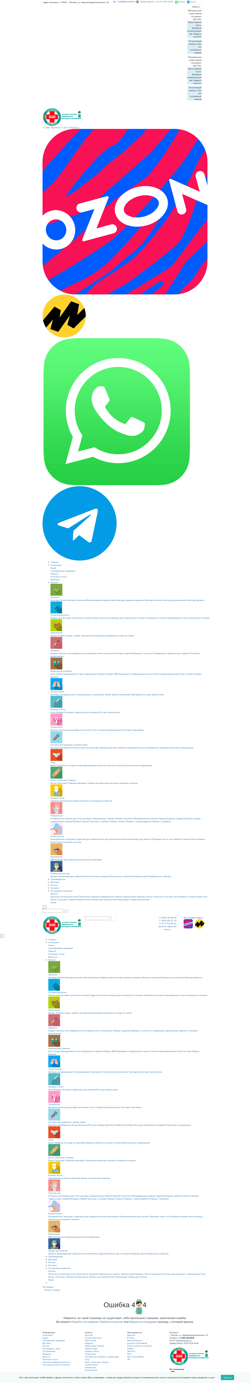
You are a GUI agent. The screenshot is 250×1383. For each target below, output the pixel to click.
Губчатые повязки (192, 818)
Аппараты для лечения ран (63, 818)
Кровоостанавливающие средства (66, 876)
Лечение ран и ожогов (119, 876)
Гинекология (56, 726)
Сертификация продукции (62, 570)
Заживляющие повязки (103, 818)
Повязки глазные (117, 821)
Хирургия (54, 650)
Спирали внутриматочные (110, 729)
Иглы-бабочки (119, 747)
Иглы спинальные (106, 653)
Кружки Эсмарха (58, 635)
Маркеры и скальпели (143, 653)
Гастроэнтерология (59, 614)
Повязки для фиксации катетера (102, 783)
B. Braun (131, 1337)
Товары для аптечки (60, 873)
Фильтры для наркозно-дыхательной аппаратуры (78, 859)
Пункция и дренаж (123, 653)
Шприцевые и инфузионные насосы (135, 673)
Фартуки (108, 800)
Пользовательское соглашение (56, 1364)
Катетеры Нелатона (76, 600)
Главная (54, 562)
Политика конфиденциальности (56, 1362)
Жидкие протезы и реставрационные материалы (73, 653)
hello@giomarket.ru (127, 1)
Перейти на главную (84, 1321)
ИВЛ (52, 859)
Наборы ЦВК (112, 673)
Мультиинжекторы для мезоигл (136, 839)
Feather (130, 1348)
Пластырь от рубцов (99, 821)
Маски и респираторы (93, 800)
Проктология (56, 632)
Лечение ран (56, 815)
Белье (63, 800)
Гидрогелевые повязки (61, 821)
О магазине (55, 564)
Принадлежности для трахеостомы (147, 694)
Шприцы (60, 712)
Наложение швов (139, 876)
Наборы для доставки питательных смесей (70, 617)
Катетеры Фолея (58, 600)
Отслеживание (49, 1351)
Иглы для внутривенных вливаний (152, 747)
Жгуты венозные (82, 747)
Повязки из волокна (124, 818)
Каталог (54, 582)
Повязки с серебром (161, 821)
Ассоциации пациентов (61, 890)
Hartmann (131, 1351)
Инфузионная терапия (61, 670)
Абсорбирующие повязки (146, 818)
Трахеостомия (57, 691)
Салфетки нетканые (128, 783)
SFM (129, 1354)
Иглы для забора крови (101, 747)
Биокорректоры (57, 839)
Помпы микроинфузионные (166, 673)
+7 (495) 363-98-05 (51, 127)
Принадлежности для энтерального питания (188, 617)
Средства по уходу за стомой (120, 635)
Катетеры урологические (174, 600)
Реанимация (56, 856)
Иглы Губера (56, 673)
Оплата (54, 884)
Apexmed (131, 1335)
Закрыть (195, 6)
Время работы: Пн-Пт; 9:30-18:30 (157, 1)
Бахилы (69, 800)
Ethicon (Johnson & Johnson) (139, 1345)
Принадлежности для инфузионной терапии (84, 673)
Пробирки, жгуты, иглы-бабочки (167, 839)
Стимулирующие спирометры (90, 694)
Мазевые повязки (80, 821)
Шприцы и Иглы (58, 709)
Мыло (53, 765)
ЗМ (128, 1359)
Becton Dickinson (134, 1340)
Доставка (54, 882)
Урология (54, 597)
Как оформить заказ (51, 1348)
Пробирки (131, 747)
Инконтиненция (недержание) (138, 765)
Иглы (52, 712)
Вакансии (54, 579)
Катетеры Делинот (195, 600)
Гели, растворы (84, 818)
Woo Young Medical (135, 1356)
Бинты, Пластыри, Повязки (63, 780)
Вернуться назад (140, 1321)
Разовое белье (57, 797)
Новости (54, 573)
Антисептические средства (96, 876)
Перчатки (54, 800)
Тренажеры (138, 729)
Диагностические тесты (86, 729)
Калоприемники (98, 635)
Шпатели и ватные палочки (110, 765)
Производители (57, 879)
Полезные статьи (58, 576)
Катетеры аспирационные (62, 694)
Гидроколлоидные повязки (170, 818)
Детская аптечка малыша (62, 729)
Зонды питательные (101, 617)
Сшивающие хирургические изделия (171, 653)
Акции (53, 567)
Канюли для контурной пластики (65, 841)
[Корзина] (201, 2)
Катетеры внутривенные (61, 747)
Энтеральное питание (156, 617)
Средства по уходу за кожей (70, 765)
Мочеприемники (94, 600)
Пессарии (127, 729)
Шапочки (78, 800)
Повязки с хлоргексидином (138, 821)
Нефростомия (109, 600)
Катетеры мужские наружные (130, 600)
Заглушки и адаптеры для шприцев (81, 712)
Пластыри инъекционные (181, 747)
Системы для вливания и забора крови (69, 744)
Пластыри (61, 783)
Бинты (53, 783)
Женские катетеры (153, 600)
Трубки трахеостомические (117, 694)
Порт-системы (186, 673)
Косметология (57, 836)
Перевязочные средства (159, 876)
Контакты (54, 887)
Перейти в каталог (111, 1321)
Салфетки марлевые (77, 783)
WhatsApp (181, 2)
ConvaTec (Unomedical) (137, 1343)
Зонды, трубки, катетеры (78, 635)
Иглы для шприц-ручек (109, 712)
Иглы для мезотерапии (111, 839)
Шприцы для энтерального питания (128, 617)
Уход (52, 762)
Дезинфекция (90, 765)
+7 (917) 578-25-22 (70, 127)
